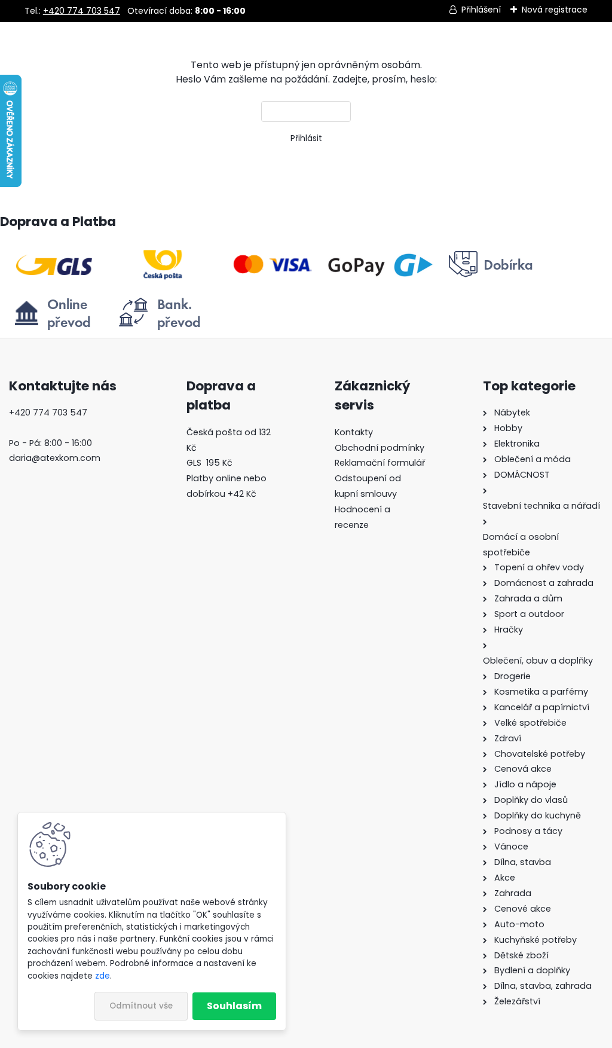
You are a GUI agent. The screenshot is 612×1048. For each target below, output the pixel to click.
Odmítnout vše (141, 1006)
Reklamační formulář (380, 463)
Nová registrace (554, 10)
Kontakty (354, 432)
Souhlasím (234, 1006)
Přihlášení (481, 10)
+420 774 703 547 (81, 11)
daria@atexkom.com (54, 458)
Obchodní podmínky (379, 448)
